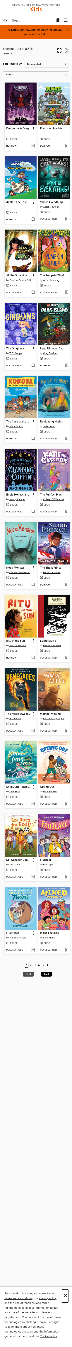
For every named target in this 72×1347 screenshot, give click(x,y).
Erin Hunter (15, 718)
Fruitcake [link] (46, 860)
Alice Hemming (51, 280)
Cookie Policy (48, 1336)
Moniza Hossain (17, 645)
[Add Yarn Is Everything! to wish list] (66, 219)
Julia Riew (14, 791)
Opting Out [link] (47, 787)
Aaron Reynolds (51, 206)
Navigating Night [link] (51, 421)
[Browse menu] (65, 20)
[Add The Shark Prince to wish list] (66, 585)
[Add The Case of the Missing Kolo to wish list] (33, 438)
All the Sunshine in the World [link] (18, 275)
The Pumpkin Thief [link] (52, 275)
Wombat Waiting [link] (50, 714)
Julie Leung (49, 426)
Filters (9, 74)
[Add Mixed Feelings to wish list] (66, 950)
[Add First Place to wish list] (33, 950)
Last (46, 974)
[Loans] (58, 21)
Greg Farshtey (50, 353)
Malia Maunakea (52, 572)
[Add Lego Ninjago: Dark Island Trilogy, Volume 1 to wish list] (66, 365)
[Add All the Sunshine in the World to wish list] (33, 292)
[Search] (5, 20)
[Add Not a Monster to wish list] (33, 585)
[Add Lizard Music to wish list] (66, 658)
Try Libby (12, 30)
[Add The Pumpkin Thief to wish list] (66, 292)
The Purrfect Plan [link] (51, 494)
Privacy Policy (47, 1298)
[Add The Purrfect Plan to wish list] (66, 511)
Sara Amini (49, 937)
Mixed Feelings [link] (49, 933)
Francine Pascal (17, 937)
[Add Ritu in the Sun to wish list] (33, 658)
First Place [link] (12, 933)
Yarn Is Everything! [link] (52, 202)
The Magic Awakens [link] (18, 714)
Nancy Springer (17, 499)
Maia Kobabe (50, 791)
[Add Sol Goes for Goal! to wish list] (33, 877)
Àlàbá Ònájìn (16, 426)
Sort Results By (12, 64)
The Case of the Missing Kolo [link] (18, 421)
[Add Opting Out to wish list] (66, 804)
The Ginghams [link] (15, 348)
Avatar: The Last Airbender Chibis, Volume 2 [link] (18, 202)
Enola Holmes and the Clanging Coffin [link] (18, 494)
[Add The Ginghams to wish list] (33, 365)
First (28, 974)
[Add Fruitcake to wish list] (66, 877)
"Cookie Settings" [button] (48, 1322)
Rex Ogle (48, 864)
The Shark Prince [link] (50, 568)
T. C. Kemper (16, 353)
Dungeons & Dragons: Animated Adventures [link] (18, 128)
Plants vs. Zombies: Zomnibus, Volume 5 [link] (52, 128)
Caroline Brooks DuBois (21, 280)
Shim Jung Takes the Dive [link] (18, 787)
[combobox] (28, 20)
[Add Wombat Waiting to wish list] (66, 731)
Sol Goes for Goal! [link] (17, 860)
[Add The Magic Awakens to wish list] (33, 731)
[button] (59, 52)
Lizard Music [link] (48, 641)
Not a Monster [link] (15, 568)
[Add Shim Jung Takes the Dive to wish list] (33, 804)
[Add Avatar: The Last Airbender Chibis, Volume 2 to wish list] (33, 219)
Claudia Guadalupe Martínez (21, 572)
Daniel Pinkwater (52, 645)
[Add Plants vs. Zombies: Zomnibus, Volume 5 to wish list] (66, 146)
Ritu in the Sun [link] (15, 641)
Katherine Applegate (53, 718)
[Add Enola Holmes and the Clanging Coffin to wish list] (33, 511)
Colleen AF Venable (53, 499)
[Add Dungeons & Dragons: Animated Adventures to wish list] (33, 146)
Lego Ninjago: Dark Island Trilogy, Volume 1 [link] (52, 348)
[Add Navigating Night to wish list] (66, 438)
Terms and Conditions (18, 1298)
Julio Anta (14, 864)
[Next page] (47, 965)
